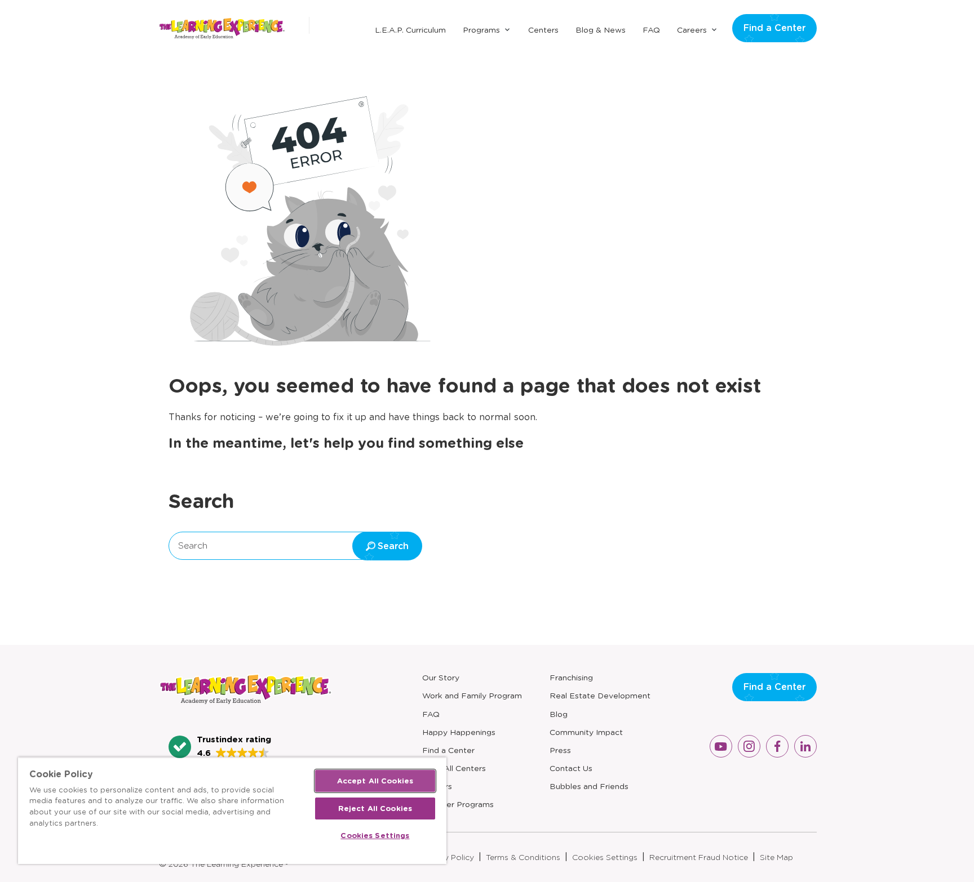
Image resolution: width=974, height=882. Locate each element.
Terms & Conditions (523, 857)
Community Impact (586, 732)
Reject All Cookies (375, 808)
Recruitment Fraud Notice (698, 857)
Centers (543, 29)
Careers (692, 29)
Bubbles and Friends (589, 786)
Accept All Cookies (375, 781)
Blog (559, 714)
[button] (219, 746)
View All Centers (454, 768)
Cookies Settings (604, 857)
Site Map (776, 857)
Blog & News (600, 29)
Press (560, 750)
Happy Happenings (458, 732)
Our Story (440, 677)
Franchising (571, 677)
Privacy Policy (447, 857)
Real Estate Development (600, 695)
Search (192, 545)
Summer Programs (458, 804)
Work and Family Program (472, 695)
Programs (481, 29)
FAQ (651, 29)
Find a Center (774, 28)
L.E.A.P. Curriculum (410, 29)
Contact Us (571, 768)
